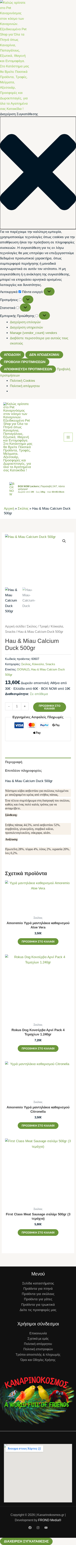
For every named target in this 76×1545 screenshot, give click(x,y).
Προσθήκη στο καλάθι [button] (38, 941)
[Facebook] (30, 1527)
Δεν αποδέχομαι (44, 355)
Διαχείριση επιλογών (25, 322)
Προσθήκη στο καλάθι (49, 707)
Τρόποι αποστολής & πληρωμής (38, 1354)
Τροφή (44, 626)
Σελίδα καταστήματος (38, 1283)
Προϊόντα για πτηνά (38, 1288)
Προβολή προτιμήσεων (24, 362)
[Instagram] (38, 1527)
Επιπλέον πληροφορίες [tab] (23, 770)
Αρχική (9, 508)
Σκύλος (23, 508)
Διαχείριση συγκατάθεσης (26, 1541)
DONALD (23, 669)
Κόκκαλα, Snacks (43, 664)
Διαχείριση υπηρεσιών (26, 327)
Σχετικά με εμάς (38, 1338)
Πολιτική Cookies (22, 381)
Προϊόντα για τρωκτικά (38, 1304)
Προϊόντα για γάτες (38, 1299)
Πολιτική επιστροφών (38, 1349)
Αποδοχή (12, 355)
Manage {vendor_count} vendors (33, 333)
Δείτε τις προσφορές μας (38, 1310)
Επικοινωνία (38, 1333)
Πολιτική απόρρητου (25, 386)
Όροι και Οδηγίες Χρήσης (38, 1360)
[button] (38, 173)
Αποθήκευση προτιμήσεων (28, 369)
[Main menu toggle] (68, 437)
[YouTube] (46, 1527)
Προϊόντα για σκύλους (38, 1294)
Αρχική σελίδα (15, 626)
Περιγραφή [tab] (13, 762)
